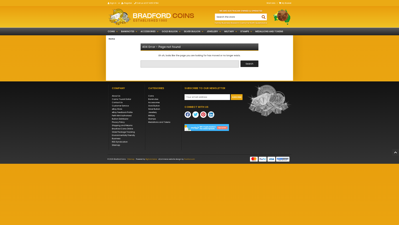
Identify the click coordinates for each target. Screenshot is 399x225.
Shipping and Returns (122, 125)
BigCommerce (151, 159)
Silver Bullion (192, 31)
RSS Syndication (120, 141)
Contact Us (117, 102)
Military (229, 31)
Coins (111, 31)
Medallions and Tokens (269, 31)
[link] (214, 127)
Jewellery (212, 31)
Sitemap (116, 145)
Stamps (244, 31)
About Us (116, 96)
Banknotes (127, 31)
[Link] (151, 17)
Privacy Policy (118, 122)
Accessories (148, 31)
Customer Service (120, 105)
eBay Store (117, 109)
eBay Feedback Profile (122, 112)
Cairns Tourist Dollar (121, 99)
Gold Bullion (170, 31)
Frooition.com (189, 159)
